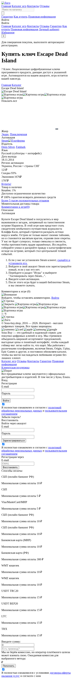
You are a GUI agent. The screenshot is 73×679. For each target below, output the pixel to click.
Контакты (33, 6)
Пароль (5, 393)
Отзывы (44, 6)
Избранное (8, 32)
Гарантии (7, 16)
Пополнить (8, 666)
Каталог (16, 84)
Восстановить (10, 467)
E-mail (5, 386)
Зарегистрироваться (14, 440)
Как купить (20, 16)
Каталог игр (19, 6)
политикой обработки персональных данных (31, 409)
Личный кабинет (49, 29)
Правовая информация (42, 16)
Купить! (6, 183)
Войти (55, 297)
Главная (6, 6)
